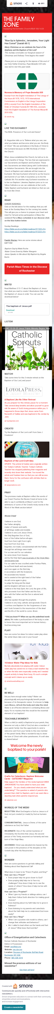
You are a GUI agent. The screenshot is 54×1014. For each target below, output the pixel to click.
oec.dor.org (17, 949)
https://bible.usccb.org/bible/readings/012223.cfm (25, 232)
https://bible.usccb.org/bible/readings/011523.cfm (25, 229)
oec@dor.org (15, 947)
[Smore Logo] (16, 3)
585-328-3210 (17, 958)
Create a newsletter (13, 1007)
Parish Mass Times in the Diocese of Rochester (27, 268)
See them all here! (27, 970)
